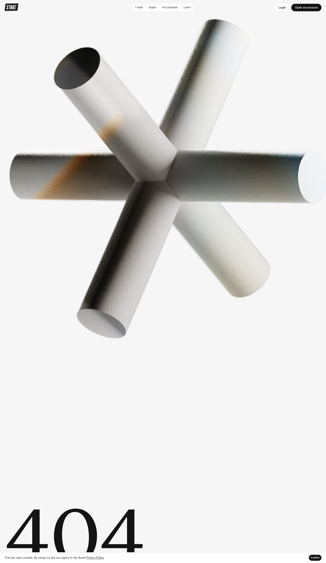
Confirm (315, 557)
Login (282, 7)
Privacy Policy (95, 557)
